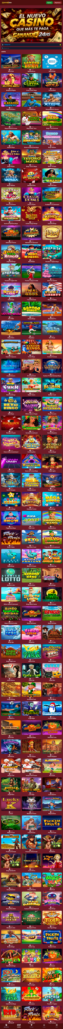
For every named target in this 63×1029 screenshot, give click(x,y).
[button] (60, 25)
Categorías (7, 44)
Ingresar (49, 2)
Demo (11, 61)
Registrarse (58, 2)
